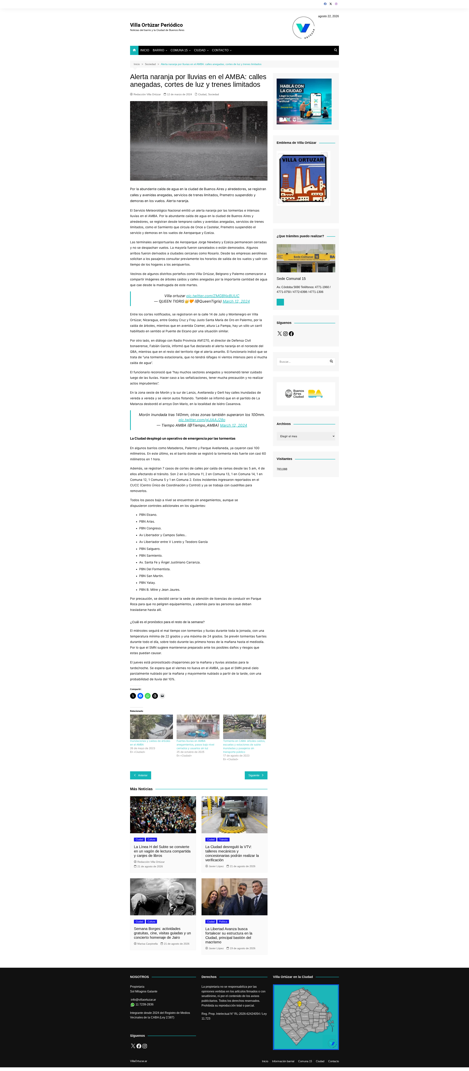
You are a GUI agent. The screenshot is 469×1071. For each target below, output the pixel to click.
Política (223, 921)
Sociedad (213, 94)
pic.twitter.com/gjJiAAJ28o (202, 420)
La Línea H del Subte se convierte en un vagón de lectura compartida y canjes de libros (162, 851)
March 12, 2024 (236, 301)
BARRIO (158, 50)
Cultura (151, 839)
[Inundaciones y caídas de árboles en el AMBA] (151, 727)
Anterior (142, 775)
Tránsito (223, 839)
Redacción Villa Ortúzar (147, 94)
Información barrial (283, 1061)
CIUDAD (200, 50)
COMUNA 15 (179, 50)
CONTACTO (220, 50)
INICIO (144, 50)
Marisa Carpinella (147, 943)
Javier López (216, 866)
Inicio (265, 1061)
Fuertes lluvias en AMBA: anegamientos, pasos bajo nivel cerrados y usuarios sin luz (195, 744)
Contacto (333, 1061)
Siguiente (253, 775)
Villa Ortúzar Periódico (156, 25)
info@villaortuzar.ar (143, 999)
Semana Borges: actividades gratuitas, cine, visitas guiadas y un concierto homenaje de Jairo (162, 933)
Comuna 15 (305, 1061)
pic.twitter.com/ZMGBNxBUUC (212, 296)
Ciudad (202, 94)
